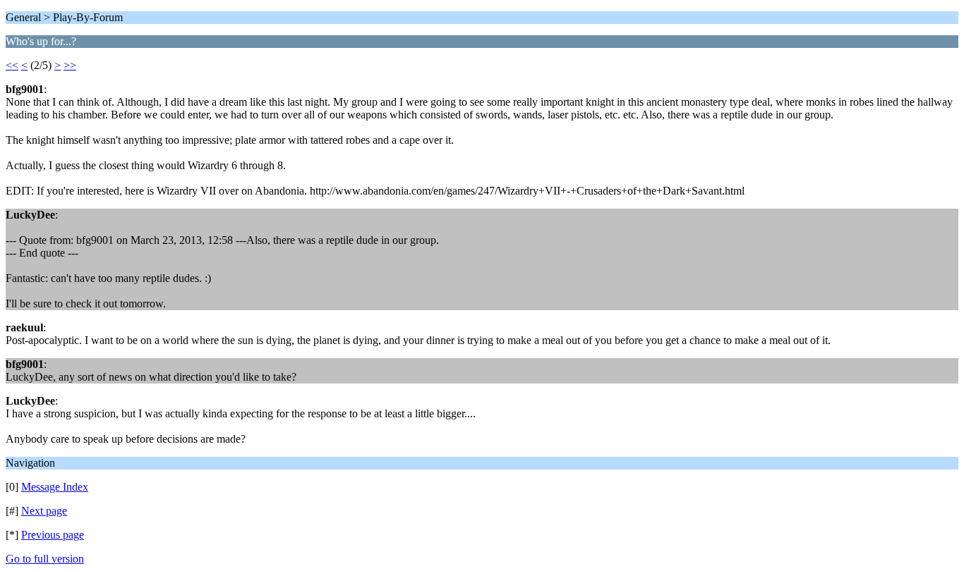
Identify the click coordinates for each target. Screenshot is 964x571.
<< (12, 65)
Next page (44, 511)
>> (70, 65)
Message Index (54, 487)
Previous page (52, 535)
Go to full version (45, 559)
